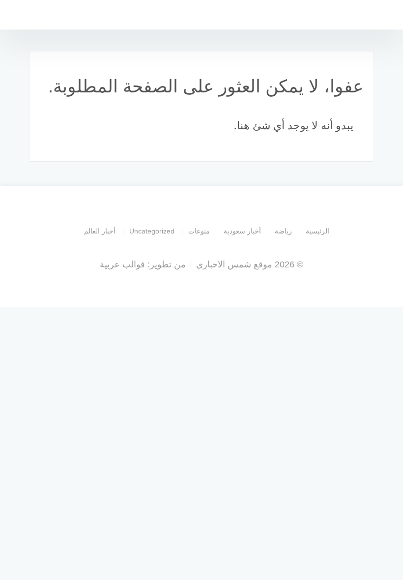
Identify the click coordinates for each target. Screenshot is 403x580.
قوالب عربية (122, 264)
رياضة (283, 231)
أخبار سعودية (242, 231)
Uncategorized (151, 231)
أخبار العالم (99, 231)
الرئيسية (317, 231)
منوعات (199, 231)
